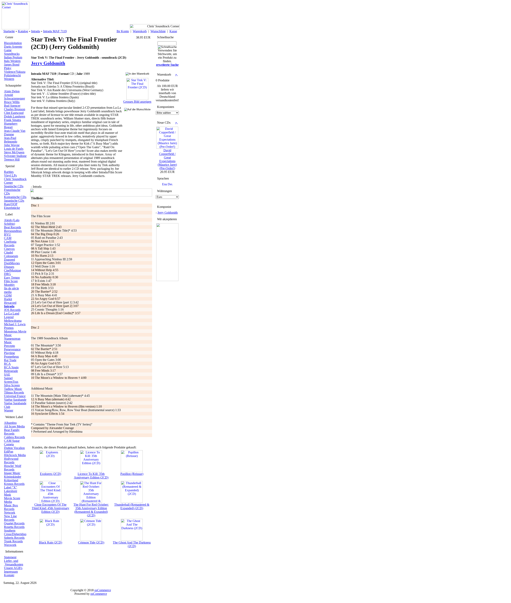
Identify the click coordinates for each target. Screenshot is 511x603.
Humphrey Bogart (11, 125)
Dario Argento (13, 46)
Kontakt (9, 575)
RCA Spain (11, 367)
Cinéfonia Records (10, 243)
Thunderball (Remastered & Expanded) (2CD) (131, 506)
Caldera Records (14, 437)
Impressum (11, 571)
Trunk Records (13, 541)
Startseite (9, 31)
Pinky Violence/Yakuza (14, 69)
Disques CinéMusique (12, 268)
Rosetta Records (14, 527)
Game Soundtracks (12, 51)
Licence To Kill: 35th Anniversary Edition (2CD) (91, 475)
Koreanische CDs (15, 197)
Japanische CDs (14, 200)
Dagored (9, 259)
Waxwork (10, 545)
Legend (9, 317)
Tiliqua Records (14, 392)
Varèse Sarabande (15, 399)
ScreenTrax (11, 381)
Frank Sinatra (12, 120)
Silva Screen (12, 385)
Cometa (9, 444)
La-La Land (11, 313)
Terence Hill (12, 159)
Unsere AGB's (13, 568)
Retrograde (11, 371)
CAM (7, 238)
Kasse (173, 31)
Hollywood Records (11, 460)
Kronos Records (14, 484)
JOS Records (12, 310)
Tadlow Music (13, 389)
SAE (7, 374)
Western (9, 79)
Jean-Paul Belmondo (10, 139)
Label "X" (10, 487)
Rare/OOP (10, 204)
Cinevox (9, 249)
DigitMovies (12, 263)
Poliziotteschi (12, 75)
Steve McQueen (14, 152)
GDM (8, 295)
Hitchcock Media (15, 455)
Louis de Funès (13, 148)
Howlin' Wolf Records (12, 467)
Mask (7, 494)
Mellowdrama (13, 320)
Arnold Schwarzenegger (14, 96)
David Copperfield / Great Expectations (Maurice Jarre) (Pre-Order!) (167, 159)
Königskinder (12, 476)
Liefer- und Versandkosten (13, 562)
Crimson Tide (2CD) (91, 542)
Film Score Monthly (11, 282)
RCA (7, 363)
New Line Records (10, 517)
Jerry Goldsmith (167, 212)
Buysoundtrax (13, 231)
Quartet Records (14, 523)
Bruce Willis (12, 102)
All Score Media (14, 426)
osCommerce (102, 590)
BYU (7, 234)
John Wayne (12, 145)
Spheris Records (14, 537)
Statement (10, 557)
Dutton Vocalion (14, 448)
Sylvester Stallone (15, 156)
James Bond (11, 64)
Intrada (35, 31)
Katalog (23, 31)
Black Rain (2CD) (50, 542)
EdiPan (8, 451)
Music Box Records (11, 507)
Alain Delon (12, 91)
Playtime (9, 353)
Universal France (15, 396)
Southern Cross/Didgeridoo (15, 532)
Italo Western (12, 61)
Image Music (12, 473)
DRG (7, 274)
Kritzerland (11, 480)
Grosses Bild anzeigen (137, 101)
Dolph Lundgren (14, 116)
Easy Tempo (12, 277)
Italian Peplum (13, 57)
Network (9, 512)
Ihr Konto (123, 31)
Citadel (8, 252)
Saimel (8, 378)
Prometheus (11, 356)
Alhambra (10, 422)
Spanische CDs (13, 186)
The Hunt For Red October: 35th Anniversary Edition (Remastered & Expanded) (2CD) (91, 510)
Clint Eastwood (14, 112)
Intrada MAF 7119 (55, 31)
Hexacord (10, 302)
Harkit (8, 299)
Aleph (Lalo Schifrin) (11, 221)
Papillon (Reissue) (131, 474)
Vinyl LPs (10, 175)
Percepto (9, 345)
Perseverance (12, 349)
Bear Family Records (12, 431)
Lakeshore (10, 491)
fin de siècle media (11, 290)
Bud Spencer (12, 105)
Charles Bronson (14, 109)
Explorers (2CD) (50, 474)
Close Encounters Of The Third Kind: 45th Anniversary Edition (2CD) (50, 508)
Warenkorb (140, 31)
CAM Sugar (12, 440)
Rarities (9, 172)
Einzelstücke (12, 207)
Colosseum (11, 256)
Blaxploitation (13, 43)
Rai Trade (10, 360)
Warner (8, 410)
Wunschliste (158, 31)
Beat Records (12, 227)
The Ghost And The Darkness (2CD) (132, 544)
